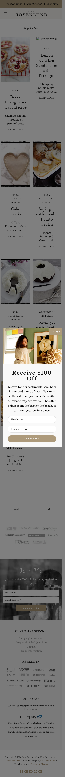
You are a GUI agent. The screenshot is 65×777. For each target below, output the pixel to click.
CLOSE (55, 331)
